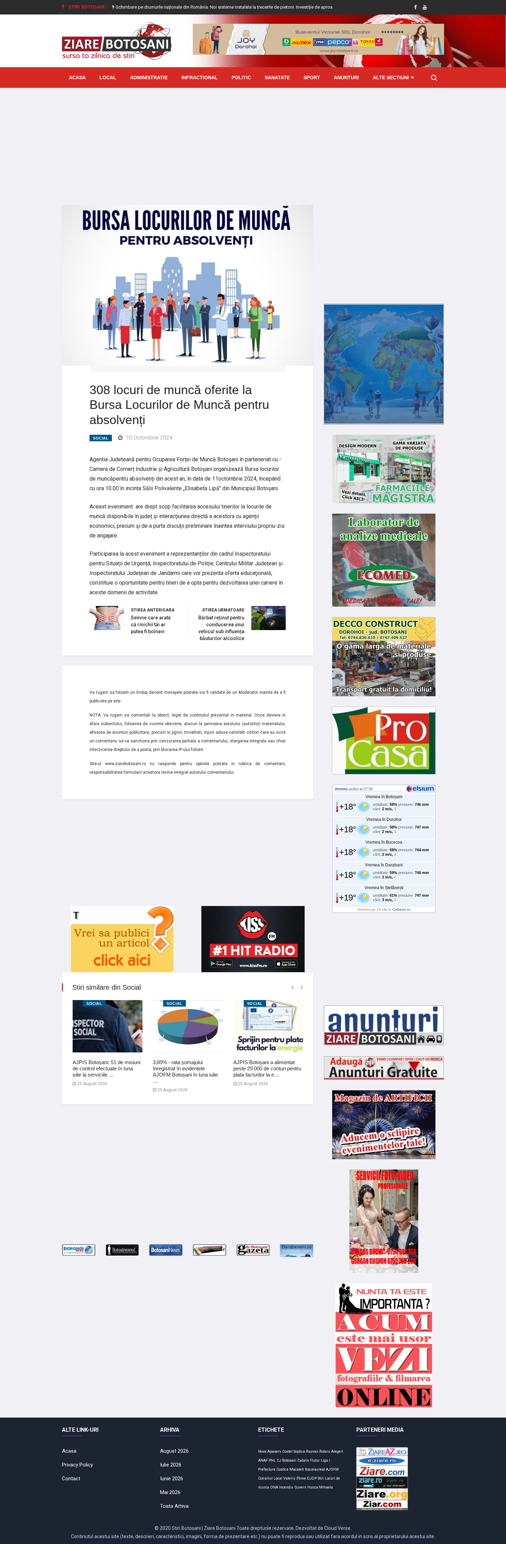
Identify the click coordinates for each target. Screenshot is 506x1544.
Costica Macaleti (290, 1469)
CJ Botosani (286, 1460)
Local (107, 77)
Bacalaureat (315, 1469)
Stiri (321, 1478)
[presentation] (292, 987)
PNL (272, 1460)
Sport (312, 77)
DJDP (312, 1478)
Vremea (341, 789)
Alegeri (337, 1451)
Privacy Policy (77, 1465)
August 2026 (174, 1451)
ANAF (263, 1460)
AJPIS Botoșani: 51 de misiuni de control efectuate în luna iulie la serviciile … (106, 1068)
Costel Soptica (293, 1451)
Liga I (325, 1460)
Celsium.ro (401, 909)
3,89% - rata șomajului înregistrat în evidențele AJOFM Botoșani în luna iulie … (185, 1071)
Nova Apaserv (269, 1451)
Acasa (77, 77)
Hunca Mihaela (320, 1487)
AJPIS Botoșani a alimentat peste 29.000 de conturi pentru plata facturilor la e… (267, 1068)
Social (100, 438)
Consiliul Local (270, 1478)
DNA (274, 1487)
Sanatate (277, 77)
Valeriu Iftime (294, 1478)
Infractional (199, 77)
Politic (241, 77)
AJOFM (332, 1469)
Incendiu (286, 1487)
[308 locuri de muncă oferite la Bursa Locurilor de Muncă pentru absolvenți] (187, 285)
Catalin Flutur (308, 1460)
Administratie (149, 77)
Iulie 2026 (170, 1465)
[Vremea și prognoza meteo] (421, 788)
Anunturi (346, 77)
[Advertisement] (253, 141)
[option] (205, 7)
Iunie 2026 (171, 1478)
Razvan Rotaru (318, 1451)
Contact (71, 1478)
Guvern (300, 1487)
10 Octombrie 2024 (149, 437)
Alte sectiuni (391, 77)
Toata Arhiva (174, 1506)
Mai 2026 (170, 1492)
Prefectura (266, 1469)
